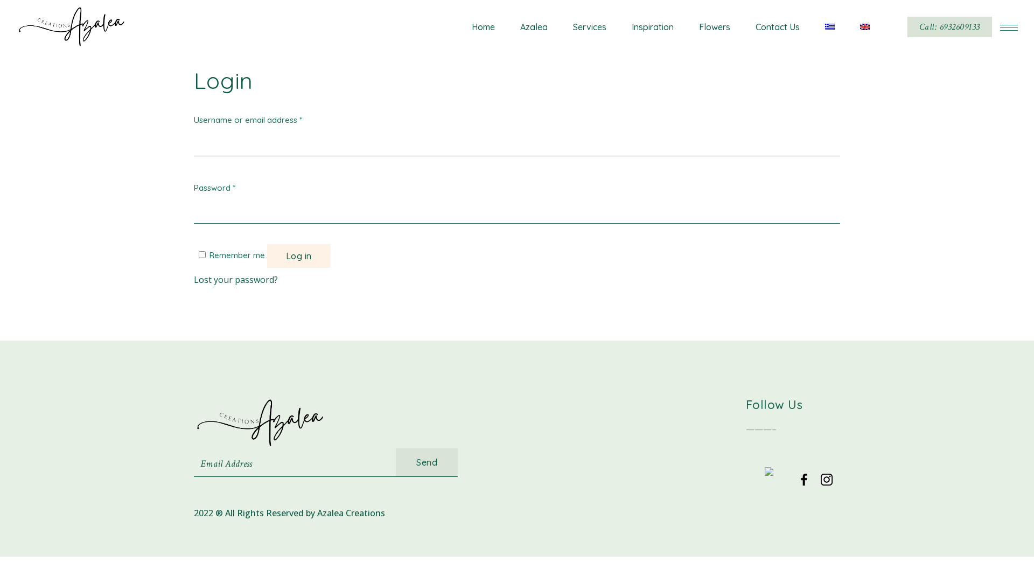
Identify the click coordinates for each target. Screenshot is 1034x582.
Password (214, 188)
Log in (299, 256)
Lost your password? (236, 280)
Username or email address (248, 120)
